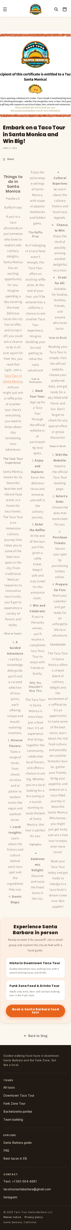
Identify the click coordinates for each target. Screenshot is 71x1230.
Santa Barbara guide (17, 1143)
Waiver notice (12, 1217)
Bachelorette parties (17, 1111)
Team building (13, 1119)
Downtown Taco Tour (18, 1095)
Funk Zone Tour (14, 1103)
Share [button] (10, 159)
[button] (5, 9)
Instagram (10, 1197)
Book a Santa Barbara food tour (35, 1011)
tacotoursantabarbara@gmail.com (27, 1189)
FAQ (6, 1150)
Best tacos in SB (15, 1158)
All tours (9, 1087)
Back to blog (38, 1035)
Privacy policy (34, 1217)
